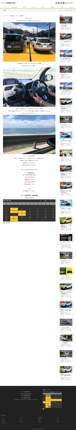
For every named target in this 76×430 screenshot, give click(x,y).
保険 (61, 7)
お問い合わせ (56, 3)
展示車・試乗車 (14, 7)
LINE (61, 3)
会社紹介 (21, 421)
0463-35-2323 (27, 395)
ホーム (2, 417)
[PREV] (44, 392)
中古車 (24, 7)
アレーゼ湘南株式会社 (8, 3)
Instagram (58, 3)
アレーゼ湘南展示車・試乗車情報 (29, 195)
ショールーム (33, 7)
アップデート (5, 7)
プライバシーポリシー (4, 423)
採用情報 (39, 421)
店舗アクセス (71, 7)
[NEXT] (60, 392)
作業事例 (52, 7)
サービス (42, 7)
